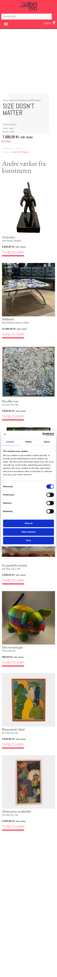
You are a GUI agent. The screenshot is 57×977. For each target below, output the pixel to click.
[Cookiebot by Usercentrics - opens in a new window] (42, 434)
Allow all (28, 523)
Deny (28, 540)
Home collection (9, 650)
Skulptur (25, 152)
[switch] (50, 495)
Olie (16, 404)
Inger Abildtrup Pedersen (12, 322)
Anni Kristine (7, 240)
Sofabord (8, 319)
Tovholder (8, 237)
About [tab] (47, 442)
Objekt (26, 322)
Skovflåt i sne (10, 401)
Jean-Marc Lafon (9, 568)
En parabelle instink (14, 565)
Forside (5, 100)
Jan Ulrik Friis (8, 404)
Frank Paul (22, 100)
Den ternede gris (12, 647)
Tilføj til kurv (13, 252)
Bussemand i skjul (13, 729)
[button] (6, 24)
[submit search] (54, 16)
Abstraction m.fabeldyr (16, 811)
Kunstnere (13, 100)
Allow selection (28, 532)
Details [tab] (28, 442)
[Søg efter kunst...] (26, 16)
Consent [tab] (10, 442)
